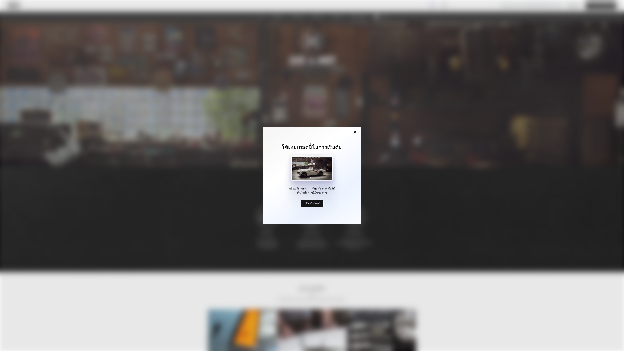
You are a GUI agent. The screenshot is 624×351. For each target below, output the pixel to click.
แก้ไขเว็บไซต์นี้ (312, 203)
